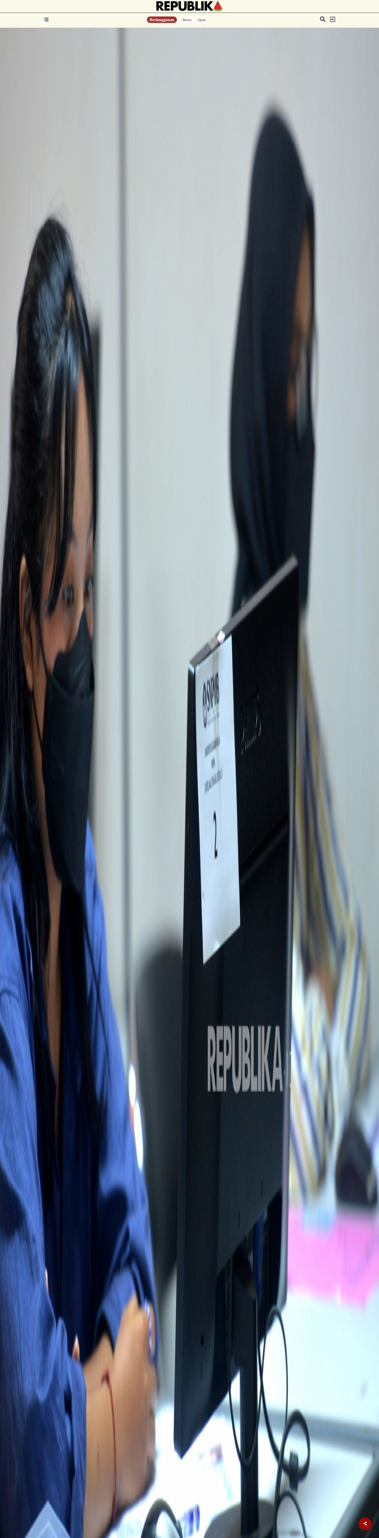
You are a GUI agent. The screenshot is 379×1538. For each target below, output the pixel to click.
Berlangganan (162, 20)
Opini (201, 20)
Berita (187, 20)
